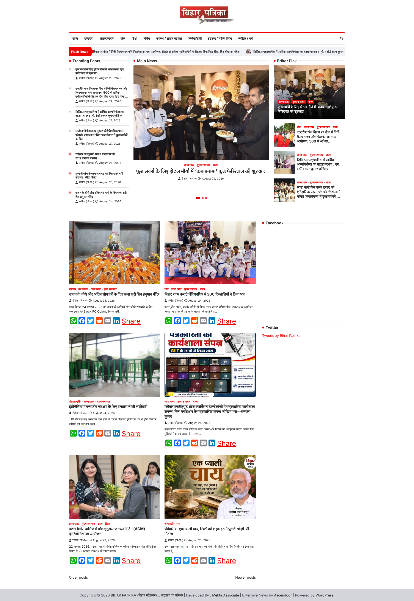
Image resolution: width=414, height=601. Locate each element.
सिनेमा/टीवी (195, 38)
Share (131, 321)
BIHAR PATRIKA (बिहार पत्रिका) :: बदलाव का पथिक (147, 595)
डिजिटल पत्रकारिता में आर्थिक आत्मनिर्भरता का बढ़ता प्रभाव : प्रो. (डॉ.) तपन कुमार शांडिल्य (281, 51)
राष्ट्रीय (88, 38)
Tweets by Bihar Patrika (281, 335)
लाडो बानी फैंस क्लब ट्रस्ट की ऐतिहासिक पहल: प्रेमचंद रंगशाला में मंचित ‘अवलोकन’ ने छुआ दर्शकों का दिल (101, 135)
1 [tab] (198, 198)
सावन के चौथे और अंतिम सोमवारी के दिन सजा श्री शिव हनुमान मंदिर (114, 294)
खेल (123, 38)
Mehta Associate (226, 595)
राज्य (75, 38)
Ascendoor (283, 595)
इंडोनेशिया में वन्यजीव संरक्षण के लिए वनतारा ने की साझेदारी (108, 406)
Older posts (78, 577)
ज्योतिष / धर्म (245, 38)
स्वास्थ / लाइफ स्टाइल (169, 38)
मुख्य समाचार (203, 165)
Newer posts (245, 577)
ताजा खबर (189, 165)
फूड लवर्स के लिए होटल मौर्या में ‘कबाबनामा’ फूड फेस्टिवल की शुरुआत (201, 171)
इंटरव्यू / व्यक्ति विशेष (220, 38)
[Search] (341, 38)
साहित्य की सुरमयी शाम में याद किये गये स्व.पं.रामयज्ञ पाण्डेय (95, 156)
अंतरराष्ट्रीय (107, 38)
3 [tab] (206, 198)
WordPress (324, 595)
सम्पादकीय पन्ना (172, 523)
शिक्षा (134, 38)
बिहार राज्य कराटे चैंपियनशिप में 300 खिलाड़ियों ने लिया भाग (205, 294)
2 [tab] (203, 198)
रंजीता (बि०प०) (86, 78)
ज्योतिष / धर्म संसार (78, 289)
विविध (147, 38)
